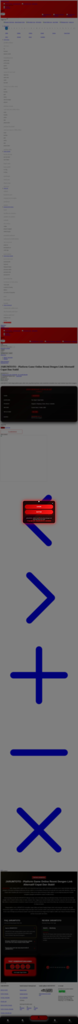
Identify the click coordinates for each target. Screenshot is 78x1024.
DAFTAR (39, 512)
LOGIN (39, 506)
